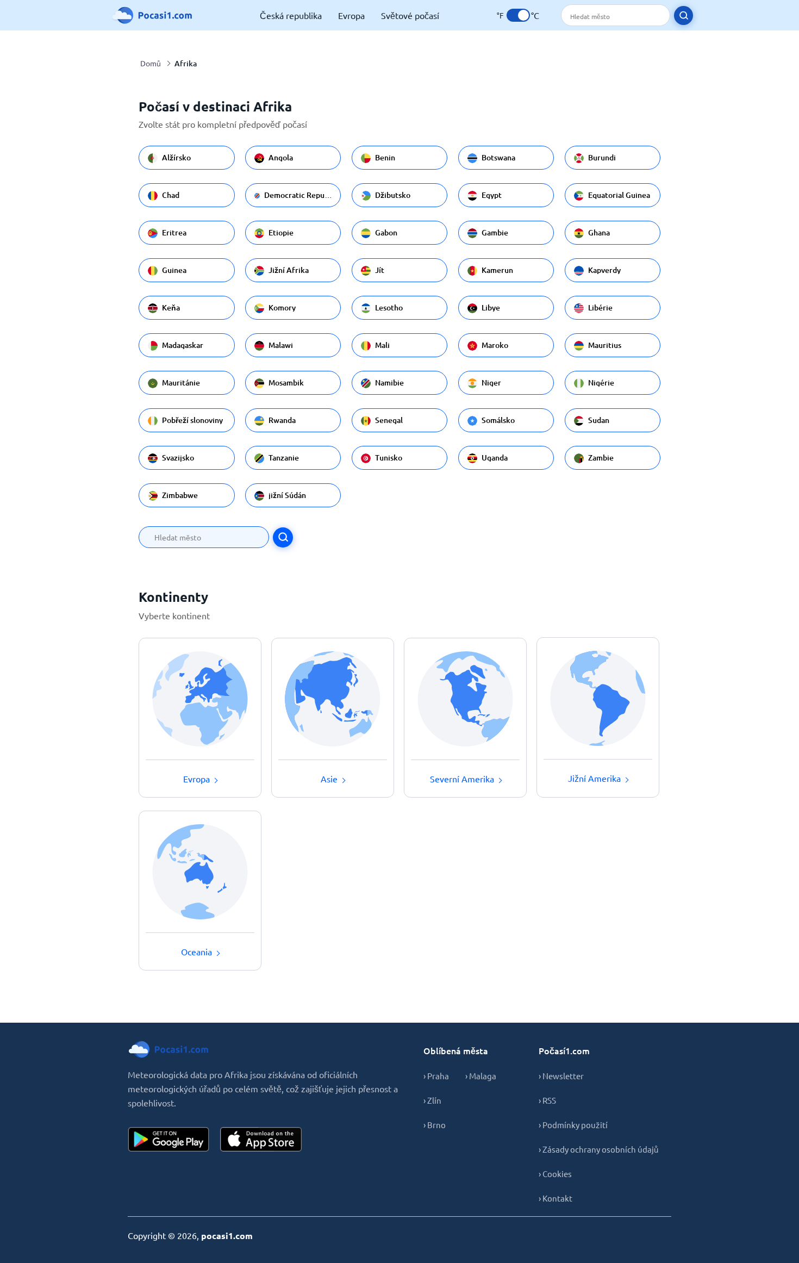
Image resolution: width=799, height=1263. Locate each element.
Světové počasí (410, 15)
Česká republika (291, 15)
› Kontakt (555, 1198)
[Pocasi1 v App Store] (261, 1139)
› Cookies (555, 1173)
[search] (683, 15)
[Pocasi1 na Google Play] (168, 1139)
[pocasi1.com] (155, 15)
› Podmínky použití (573, 1124)
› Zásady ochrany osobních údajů (598, 1149)
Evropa (351, 15)
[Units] (518, 15)
